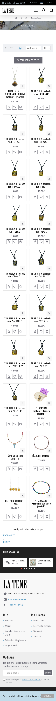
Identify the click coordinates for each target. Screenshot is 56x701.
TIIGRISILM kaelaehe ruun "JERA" (14, 230)
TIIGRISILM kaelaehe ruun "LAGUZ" (14, 275)
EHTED (24, 17)
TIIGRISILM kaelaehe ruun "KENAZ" (41, 230)
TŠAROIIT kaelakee (41, 455)
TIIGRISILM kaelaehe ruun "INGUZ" (14, 185)
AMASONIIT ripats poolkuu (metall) (45, 560)
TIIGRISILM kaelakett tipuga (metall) (41, 411)
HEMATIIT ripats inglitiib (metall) (19, 560)
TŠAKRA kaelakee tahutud (14, 457)
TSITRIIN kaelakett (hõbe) (15, 502)
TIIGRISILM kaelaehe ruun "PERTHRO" (14, 364)
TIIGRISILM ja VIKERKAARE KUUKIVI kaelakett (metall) (15, 94)
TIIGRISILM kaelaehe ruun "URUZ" (41, 364)
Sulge (47, 695)
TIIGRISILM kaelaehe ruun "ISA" (41, 185)
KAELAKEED (9, 535)
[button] (21, 568)
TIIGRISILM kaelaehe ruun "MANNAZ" (41, 275)
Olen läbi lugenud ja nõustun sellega (27, 680)
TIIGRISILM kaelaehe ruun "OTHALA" (41, 319)
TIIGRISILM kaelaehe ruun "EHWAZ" (14, 140)
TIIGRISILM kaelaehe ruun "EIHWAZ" (41, 140)
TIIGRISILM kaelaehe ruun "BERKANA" (41, 92)
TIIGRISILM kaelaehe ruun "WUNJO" (14, 409)
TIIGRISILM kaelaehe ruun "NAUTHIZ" (14, 319)
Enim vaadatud (11, 551)
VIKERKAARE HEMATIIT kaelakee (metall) (41, 503)
